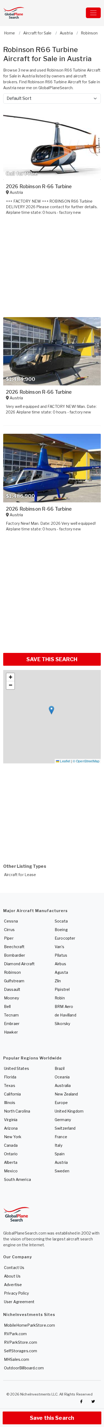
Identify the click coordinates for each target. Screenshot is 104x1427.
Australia (63, 1085)
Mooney (11, 998)
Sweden (62, 1171)
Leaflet (64, 761)
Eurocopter (65, 938)
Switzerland (65, 1128)
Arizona (11, 1128)
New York (12, 1136)
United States (16, 1068)
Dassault (12, 989)
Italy (58, 1145)
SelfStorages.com (20, 1351)
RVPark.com (15, 1333)
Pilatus (61, 955)
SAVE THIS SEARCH (51, 659)
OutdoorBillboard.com (24, 1368)
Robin (60, 998)
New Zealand (66, 1094)
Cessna (11, 921)
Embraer (11, 1023)
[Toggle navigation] (93, 12)
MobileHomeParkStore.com (29, 1325)
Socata (61, 921)
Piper (9, 938)
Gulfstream (14, 981)
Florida (10, 1077)
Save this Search (52, 1418)
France (61, 1136)
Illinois (9, 1102)
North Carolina (17, 1111)
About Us (12, 1276)
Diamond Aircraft (19, 963)
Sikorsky (62, 1023)
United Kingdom (69, 1111)
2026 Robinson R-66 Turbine (39, 186)
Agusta (61, 972)
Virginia (10, 1119)
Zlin (58, 981)
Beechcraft (14, 946)
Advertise (13, 1284)
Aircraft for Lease (20, 874)
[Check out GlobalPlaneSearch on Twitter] (93, 1401)
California (12, 1094)
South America (17, 1179)
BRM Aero (64, 1006)
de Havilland (65, 1015)
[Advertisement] (52, 594)
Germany (63, 1119)
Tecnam (11, 1015)
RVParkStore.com (20, 1342)
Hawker (11, 1032)
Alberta (10, 1162)
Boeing (61, 929)
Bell (7, 1006)
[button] (51, 710)
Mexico (11, 1171)
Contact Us (14, 1267)
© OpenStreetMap (86, 761)
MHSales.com (16, 1359)
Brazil (60, 1068)
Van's (59, 946)
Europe (61, 1102)
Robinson (12, 972)
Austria (61, 1162)
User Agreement (19, 1301)
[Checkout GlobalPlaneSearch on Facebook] (81, 1401)
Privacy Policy (16, 1293)
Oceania (62, 1077)
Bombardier (14, 955)
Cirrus (9, 929)
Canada (11, 1145)
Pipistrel (62, 989)
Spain (60, 1154)
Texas (9, 1085)
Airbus (60, 963)
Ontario (11, 1154)
